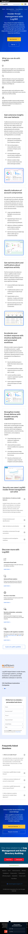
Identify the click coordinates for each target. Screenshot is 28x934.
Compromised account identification (9, 520)
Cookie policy (22, 873)
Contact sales (22, 875)
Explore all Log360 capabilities (13, 647)
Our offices (14, 878)
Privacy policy (13, 873)
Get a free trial (13, 39)
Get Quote (19, 859)
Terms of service (16, 870)
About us (4, 870)
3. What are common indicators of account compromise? (11, 780)
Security (24, 870)
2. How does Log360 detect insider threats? (11, 773)
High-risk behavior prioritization (11, 526)
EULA (9, 870)
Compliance (6, 873)
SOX (15, 635)
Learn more (7, 569)
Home (3, 9)
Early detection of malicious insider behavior (12, 499)
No (12, 931)
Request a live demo (13, 831)
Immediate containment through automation (11, 532)
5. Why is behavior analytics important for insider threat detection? (10, 795)
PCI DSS (9, 635)
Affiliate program (6, 875)
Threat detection (19, 9)
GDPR (19, 635)
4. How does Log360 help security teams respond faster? (11, 787)
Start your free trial (13, 826)
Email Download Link (14, 865)
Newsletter (14, 875)
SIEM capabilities (10, 9)
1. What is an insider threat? (10, 754)
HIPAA (12, 635)
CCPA (6, 636)
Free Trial (8, 859)
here (7, 928)
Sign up (13, 44)
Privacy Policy (18, 731)
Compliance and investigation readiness (10, 539)
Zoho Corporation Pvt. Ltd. (13, 889)
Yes (12, 928)
